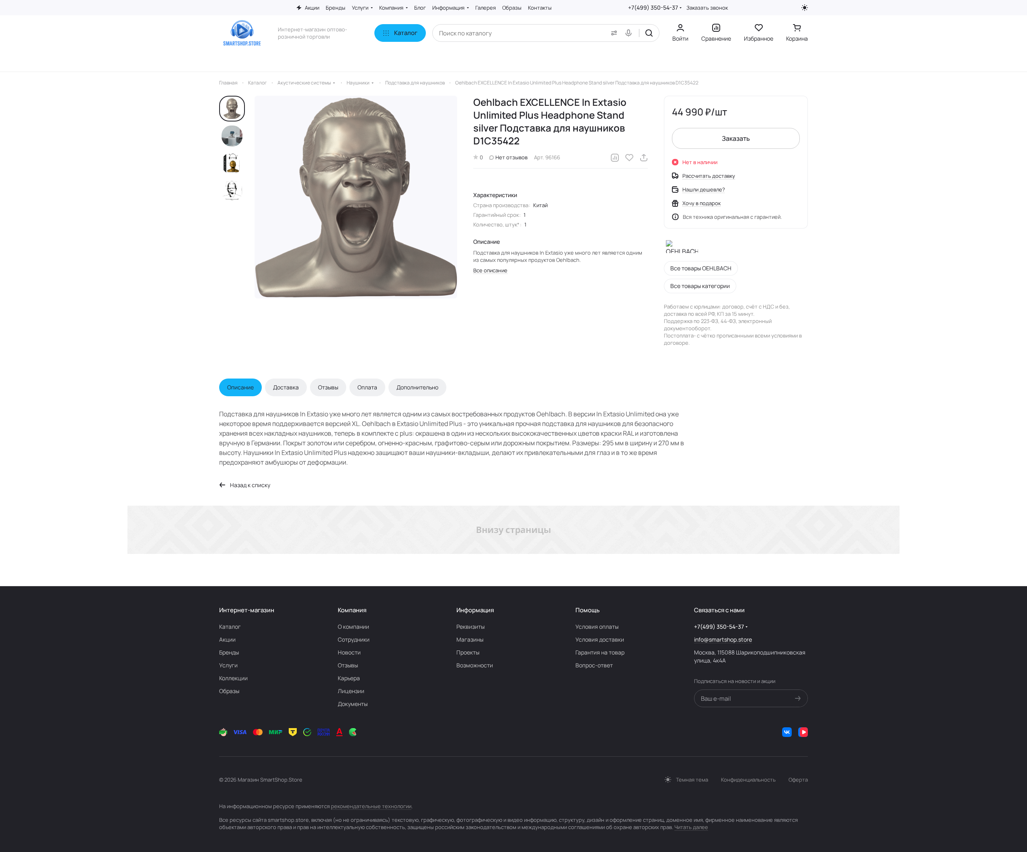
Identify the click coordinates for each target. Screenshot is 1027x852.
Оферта (798, 779)
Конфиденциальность (748, 779)
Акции (227, 639)
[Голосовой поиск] (630, 33)
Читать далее (691, 827)
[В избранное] (629, 158)
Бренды (229, 652)
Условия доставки (599, 639)
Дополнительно (417, 387)
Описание (240, 387)
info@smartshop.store (723, 639)
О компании (353, 626)
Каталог (230, 626)
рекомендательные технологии (371, 806)
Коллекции (233, 678)
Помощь (587, 610)
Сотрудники (354, 639)
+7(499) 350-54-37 (653, 7)
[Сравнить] (615, 158)
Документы (353, 704)
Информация (475, 610)
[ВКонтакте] (787, 732)
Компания (352, 610)
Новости (349, 652)
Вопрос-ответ (594, 665)
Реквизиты (470, 626)
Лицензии (351, 691)
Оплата (367, 387)
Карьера (349, 678)
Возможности (474, 665)
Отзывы (328, 387)
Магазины (469, 639)
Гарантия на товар (599, 652)
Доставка (286, 387)
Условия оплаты (596, 626)
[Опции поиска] (612, 33)
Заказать (736, 138)
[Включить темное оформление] (804, 7)
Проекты (467, 652)
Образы (229, 691)
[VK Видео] (803, 732)
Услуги (228, 665)
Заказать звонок (707, 7)
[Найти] (649, 33)
